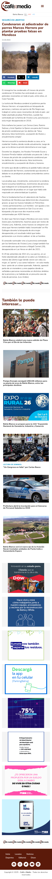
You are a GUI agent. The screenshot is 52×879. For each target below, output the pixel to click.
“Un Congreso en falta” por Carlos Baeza (22, 467)
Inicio (8, 854)
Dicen (33, 857)
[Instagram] (20, 864)
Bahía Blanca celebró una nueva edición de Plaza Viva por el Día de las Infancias (25, 341)
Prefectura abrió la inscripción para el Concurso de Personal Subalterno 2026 (25, 507)
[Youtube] (32, 864)
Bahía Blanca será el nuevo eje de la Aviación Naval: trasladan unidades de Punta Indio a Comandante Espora (23, 548)
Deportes (10, 857)
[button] (42, 6)
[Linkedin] (38, 864)
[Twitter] (26, 864)
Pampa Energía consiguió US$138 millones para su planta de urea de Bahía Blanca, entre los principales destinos (25, 383)
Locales (18, 854)
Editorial (22, 857)
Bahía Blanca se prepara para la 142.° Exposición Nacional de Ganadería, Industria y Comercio (25, 425)
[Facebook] (13, 864)
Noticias (30, 854)
